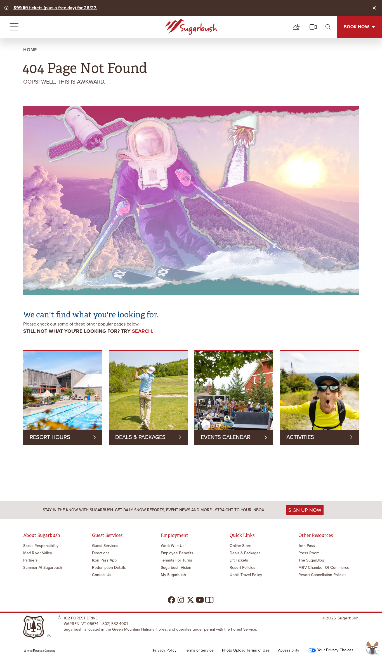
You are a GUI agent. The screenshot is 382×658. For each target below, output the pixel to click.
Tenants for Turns (176, 560)
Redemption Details (109, 567)
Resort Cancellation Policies (322, 575)
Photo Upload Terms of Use (246, 650)
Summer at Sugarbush (42, 567)
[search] (328, 26)
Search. (142, 331)
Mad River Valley (37, 553)
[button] (372, 648)
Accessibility (288, 650)
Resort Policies (242, 567)
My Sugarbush (173, 575)
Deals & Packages (245, 553)
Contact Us (101, 575)
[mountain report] (296, 26)
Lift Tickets (239, 560)
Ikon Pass (306, 546)
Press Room (308, 553)
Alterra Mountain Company (39, 650)
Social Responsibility (40, 546)
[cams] (313, 26)
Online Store (240, 546)
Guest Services (105, 546)
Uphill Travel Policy (246, 575)
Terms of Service (199, 650)
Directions (101, 553)
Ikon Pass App (104, 560)
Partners (30, 560)
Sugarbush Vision (176, 567)
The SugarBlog (311, 560)
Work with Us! (173, 546)
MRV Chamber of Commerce (323, 567)
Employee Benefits (177, 553)
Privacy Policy (164, 650)
